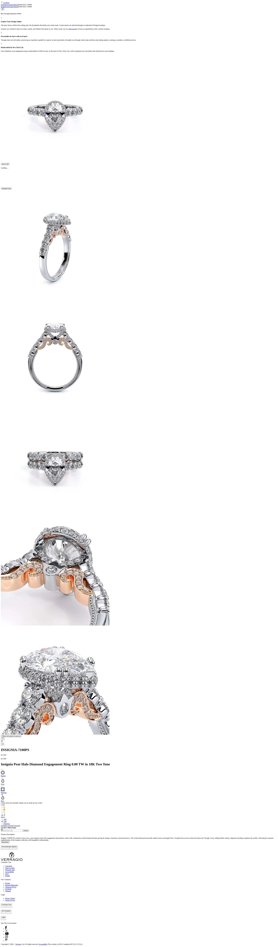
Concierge (8, 866)
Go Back (6, 3)
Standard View (6, 188)
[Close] (2, 9)
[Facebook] (6, 929)
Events (7, 883)
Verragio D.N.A (10, 887)
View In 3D (5, 164)
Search (26, 830)
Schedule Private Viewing (10, 826)
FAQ (7, 874)
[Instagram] (6, 937)
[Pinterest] (6, 940)
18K (5, 822)
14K (5, 819)
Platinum (7, 824)
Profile (7, 876)
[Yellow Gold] (4, 810)
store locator (73, 29)
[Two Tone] (4, 815)
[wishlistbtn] (3, 738)
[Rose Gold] (4, 813)
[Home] (11, 860)
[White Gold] (4, 807)
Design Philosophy (11, 885)
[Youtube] (7, 934)
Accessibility (9, 872)
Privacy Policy (10, 898)
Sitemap (8, 891)
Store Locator (10, 868)
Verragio (18, 944)
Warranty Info (10, 870)
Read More (5, 842)
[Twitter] (6, 931)
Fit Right (8, 889)
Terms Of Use (10, 900)
